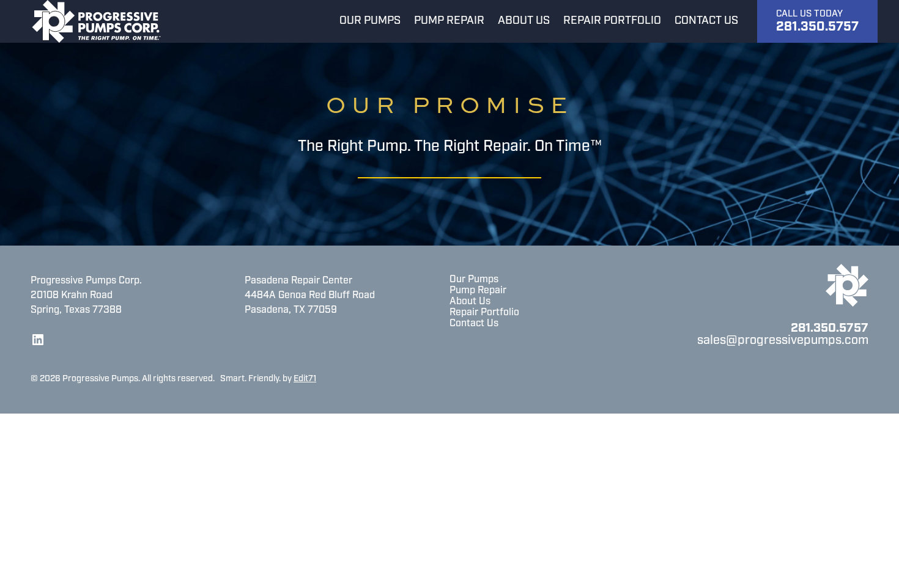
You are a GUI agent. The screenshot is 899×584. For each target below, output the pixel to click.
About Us (470, 302)
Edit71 (305, 379)
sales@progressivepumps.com (782, 341)
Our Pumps (474, 280)
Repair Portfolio (484, 313)
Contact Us (474, 324)
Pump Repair (478, 291)
